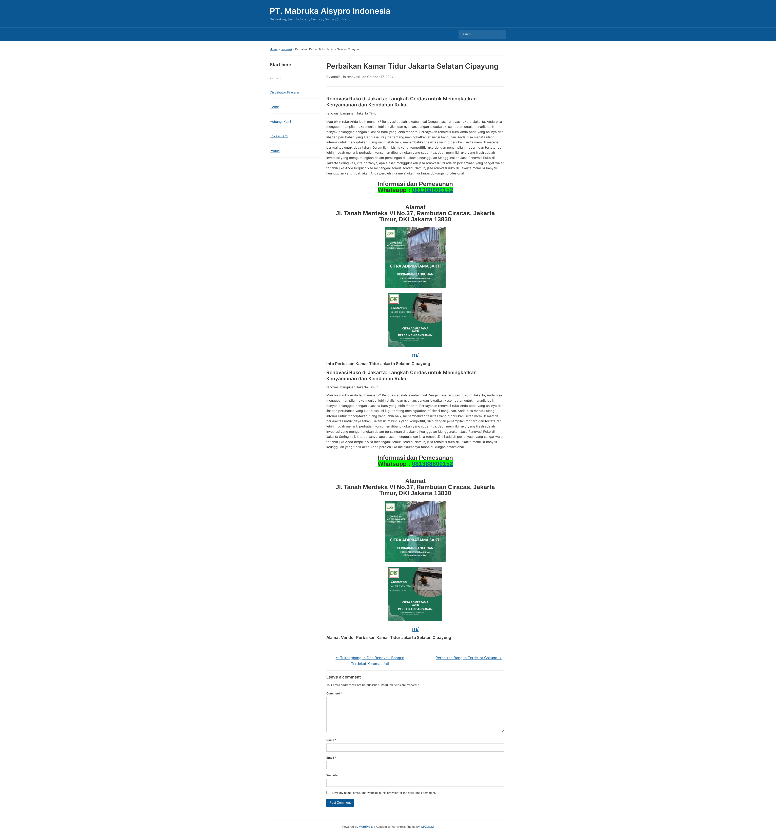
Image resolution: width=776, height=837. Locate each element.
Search (501, 34)
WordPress (366, 826)
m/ (415, 355)
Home (273, 49)
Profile (275, 151)
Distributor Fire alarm (286, 92)
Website (331, 775)
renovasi (286, 49)
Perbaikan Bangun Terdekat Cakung (469, 658)
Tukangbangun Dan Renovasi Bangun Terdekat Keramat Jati (370, 661)
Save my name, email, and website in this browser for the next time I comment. (384, 792)
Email (331, 757)
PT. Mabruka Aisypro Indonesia (330, 11)
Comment (334, 693)
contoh (275, 78)
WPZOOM (427, 826)
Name (331, 740)
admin (336, 77)
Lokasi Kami (279, 136)
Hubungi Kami (280, 122)
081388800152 (432, 190)
